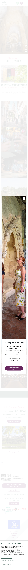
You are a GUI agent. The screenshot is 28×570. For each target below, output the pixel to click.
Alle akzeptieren (6, 557)
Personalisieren (6, 564)
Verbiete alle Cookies (8, 560)
